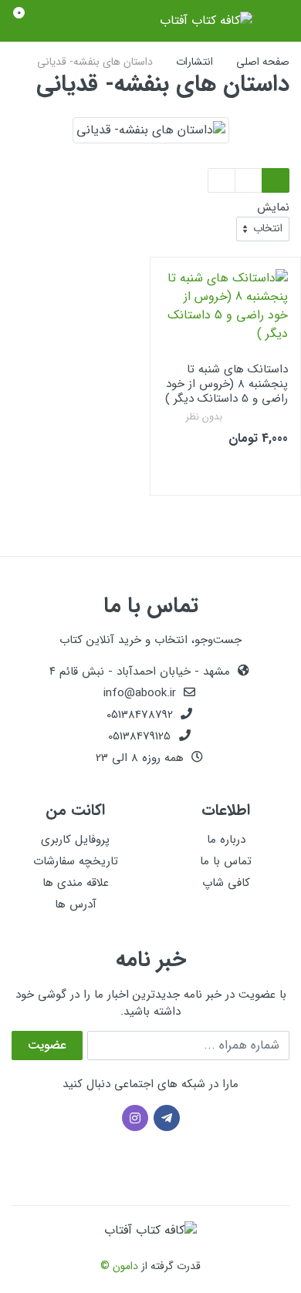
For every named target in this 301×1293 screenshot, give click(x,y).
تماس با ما (226, 861)
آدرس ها (75, 904)
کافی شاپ (226, 883)
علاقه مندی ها (75, 883)
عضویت (47, 1045)
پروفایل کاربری (75, 839)
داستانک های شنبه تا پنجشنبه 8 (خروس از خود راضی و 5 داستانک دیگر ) (226, 384)
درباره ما (226, 839)
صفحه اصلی (262, 61)
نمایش (273, 208)
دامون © (119, 1266)
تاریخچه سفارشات (75, 861)
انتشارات (194, 61)
